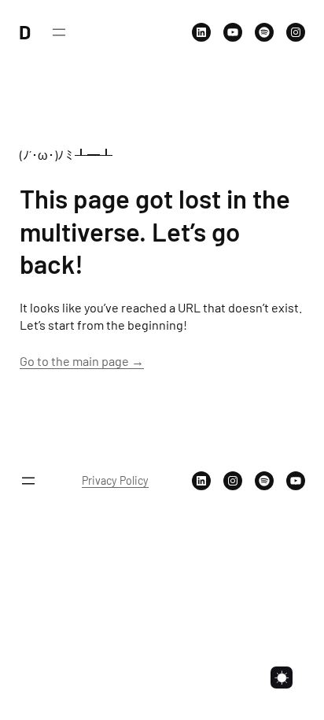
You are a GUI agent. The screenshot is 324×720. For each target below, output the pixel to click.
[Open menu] (59, 32)
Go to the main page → (82, 360)
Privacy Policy (115, 480)
